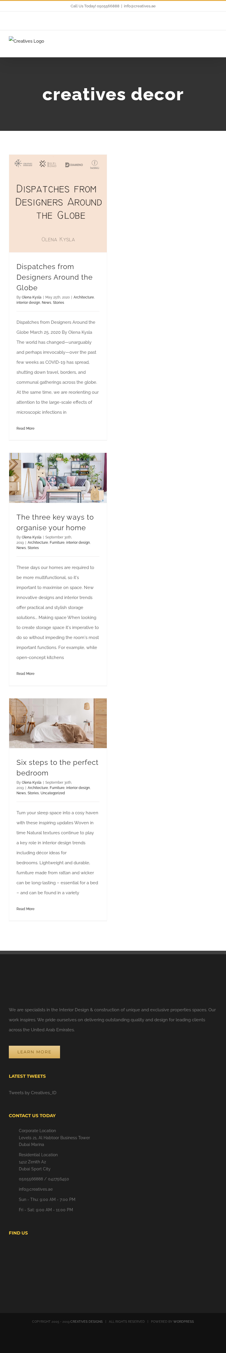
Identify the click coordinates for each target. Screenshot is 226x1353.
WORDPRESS (183, 1322)
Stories (58, 303)
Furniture (57, 542)
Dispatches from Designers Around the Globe (54, 277)
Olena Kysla (31, 297)
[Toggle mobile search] (204, 47)
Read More (25, 428)
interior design (28, 303)
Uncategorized (53, 793)
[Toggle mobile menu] (214, 47)
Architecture (84, 297)
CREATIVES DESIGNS (86, 1322)
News (46, 303)
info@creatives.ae (140, 6)
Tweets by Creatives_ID (32, 1092)
